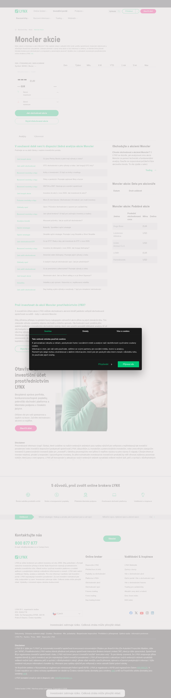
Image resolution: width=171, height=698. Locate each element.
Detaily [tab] (85, 331)
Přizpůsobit (103, 364)
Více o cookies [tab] (123, 331)
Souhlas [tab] (48, 331)
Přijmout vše (128, 364)
